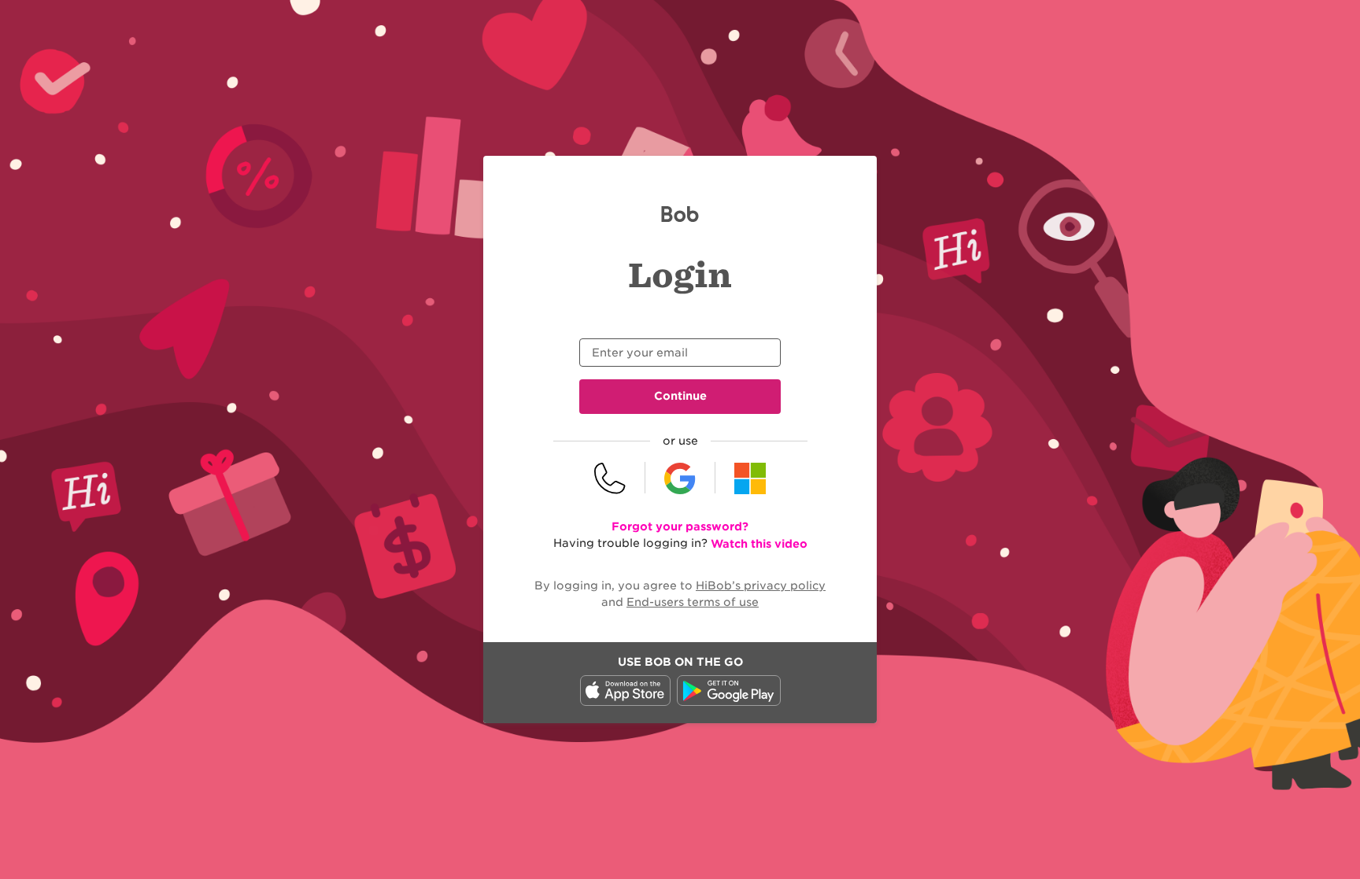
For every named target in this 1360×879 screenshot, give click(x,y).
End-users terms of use (692, 602)
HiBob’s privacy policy (761, 585)
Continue (680, 396)
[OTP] (610, 477)
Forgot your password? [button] (680, 526)
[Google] (680, 477)
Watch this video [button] (759, 543)
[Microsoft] (750, 477)
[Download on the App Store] (625, 702)
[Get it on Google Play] (729, 702)
